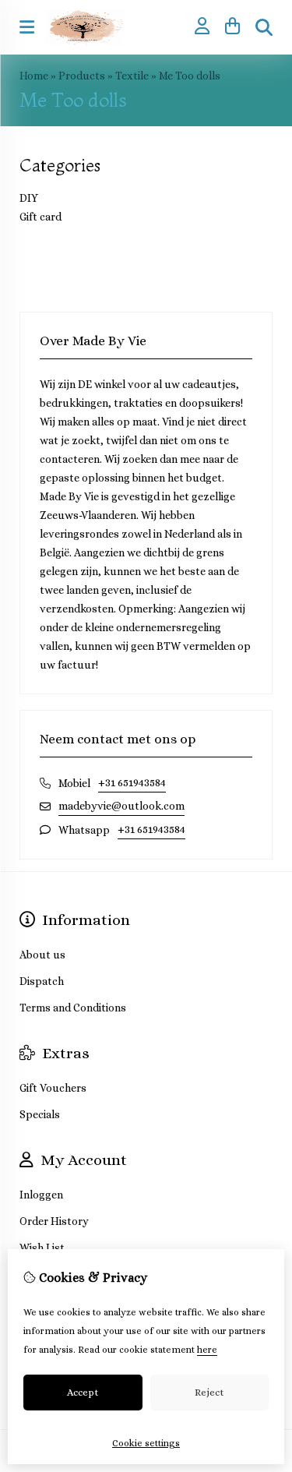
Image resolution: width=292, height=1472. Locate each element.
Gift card (40, 216)
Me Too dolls (189, 75)
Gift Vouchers (52, 1088)
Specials (39, 1114)
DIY (28, 198)
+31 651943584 (132, 782)
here (207, 1349)
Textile (132, 75)
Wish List (42, 1247)
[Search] (264, 27)
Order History (54, 1221)
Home (33, 75)
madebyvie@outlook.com (121, 806)
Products (81, 75)
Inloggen (41, 1194)
